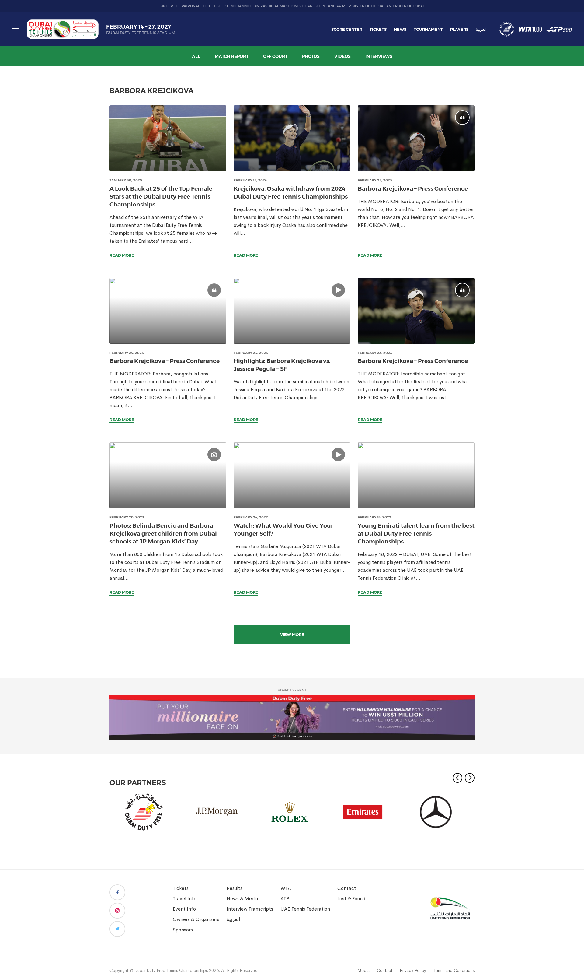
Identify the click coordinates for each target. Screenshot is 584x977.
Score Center (346, 29)
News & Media (242, 898)
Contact (346, 888)
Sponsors (183, 929)
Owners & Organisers (196, 919)
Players (459, 29)
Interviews (378, 56)
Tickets (378, 29)
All (196, 56)
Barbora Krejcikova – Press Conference (413, 188)
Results (234, 888)
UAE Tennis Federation (305, 909)
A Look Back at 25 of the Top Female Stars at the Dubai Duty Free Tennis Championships (160, 196)
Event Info (184, 909)
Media (363, 970)
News (400, 29)
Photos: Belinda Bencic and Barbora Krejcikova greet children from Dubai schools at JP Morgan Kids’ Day (163, 533)
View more (292, 634)
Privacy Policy (413, 970)
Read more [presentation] (121, 255)
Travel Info (184, 898)
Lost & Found (351, 898)
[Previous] (457, 778)
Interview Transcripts (250, 909)
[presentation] (167, 138)
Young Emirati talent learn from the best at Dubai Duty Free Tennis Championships (416, 533)
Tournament (428, 29)
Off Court (275, 56)
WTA (285, 888)
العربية (481, 29)
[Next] (469, 778)
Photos (311, 56)
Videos (342, 56)
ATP (284, 898)
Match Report (232, 56)
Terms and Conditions (453, 970)
